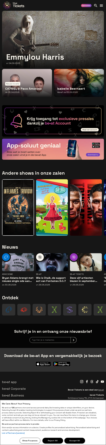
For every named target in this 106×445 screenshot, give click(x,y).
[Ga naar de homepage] (13, 5)
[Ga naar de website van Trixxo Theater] (100, 309)
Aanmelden (86, 6)
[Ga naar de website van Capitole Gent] (85, 309)
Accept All (74, 440)
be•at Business (13, 395)
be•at (101, 389)
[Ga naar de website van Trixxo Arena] (54, 309)
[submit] (74, 340)
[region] (53, 422)
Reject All (53, 440)
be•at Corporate (14, 389)
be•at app (9, 382)
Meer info (93, 131)
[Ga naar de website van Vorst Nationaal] (39, 310)
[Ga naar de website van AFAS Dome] (8, 309)
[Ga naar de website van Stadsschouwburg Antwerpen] (70, 309)
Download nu (91, 154)
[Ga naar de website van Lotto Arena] (24, 309)
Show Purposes (30, 440)
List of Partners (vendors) (13, 433)
